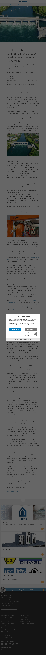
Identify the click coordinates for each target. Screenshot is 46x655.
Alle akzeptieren (15, 329)
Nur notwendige (31, 329)
